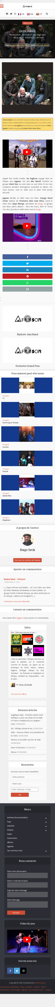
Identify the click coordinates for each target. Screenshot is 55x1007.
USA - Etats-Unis (22, 45)
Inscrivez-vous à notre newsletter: (25, 771)
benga (40, 123)
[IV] (27, 385)
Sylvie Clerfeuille (25, 684)
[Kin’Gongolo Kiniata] (27, 409)
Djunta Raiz (7, 495)
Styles (9, 834)
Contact (48, 990)
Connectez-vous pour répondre (17, 601)
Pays (9, 821)
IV (3, 398)
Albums (10, 842)
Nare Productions (18, 747)
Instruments (12, 838)
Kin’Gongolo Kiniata (10, 422)
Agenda (10, 846)
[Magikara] (27, 507)
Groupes (6, 396)
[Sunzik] (27, 458)
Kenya (12, 45)
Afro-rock (39, 45)
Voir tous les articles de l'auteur (27, 560)
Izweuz (6, 447)
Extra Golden (27, 30)
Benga (46, 45)
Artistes (10, 830)
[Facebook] (10, 971)
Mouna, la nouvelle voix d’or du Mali (26, 739)
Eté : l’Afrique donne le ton (24, 632)
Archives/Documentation (17, 817)
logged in (20, 618)
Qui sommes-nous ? (36, 990)
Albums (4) (27, 23)
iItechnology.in (40, 983)
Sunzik (5, 471)
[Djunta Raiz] (27, 482)
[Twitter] (17, 971)
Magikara (6, 520)
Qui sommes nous (14, 850)
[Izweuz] (27, 434)
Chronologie (15, 990)
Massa (13, 752)
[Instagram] (23, 971)
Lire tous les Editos (19, 694)
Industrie (10, 826)
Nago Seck (41, 35)
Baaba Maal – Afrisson (14, 579)
